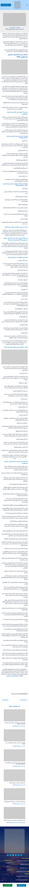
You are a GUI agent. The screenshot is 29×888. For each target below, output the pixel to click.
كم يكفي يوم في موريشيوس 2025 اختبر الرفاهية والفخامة (15, 763)
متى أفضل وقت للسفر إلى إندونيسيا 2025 (14, 820)
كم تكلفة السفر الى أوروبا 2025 (17, 783)
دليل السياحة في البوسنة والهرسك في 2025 (15, 743)
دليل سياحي (23, 726)
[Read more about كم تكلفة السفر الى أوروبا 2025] (14, 775)
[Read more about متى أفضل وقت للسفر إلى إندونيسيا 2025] (14, 813)
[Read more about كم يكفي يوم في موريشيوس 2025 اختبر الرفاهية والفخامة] (14, 755)
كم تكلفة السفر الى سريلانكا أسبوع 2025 (14, 801)
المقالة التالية (4, 699)
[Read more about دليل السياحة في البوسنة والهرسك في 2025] (14, 735)
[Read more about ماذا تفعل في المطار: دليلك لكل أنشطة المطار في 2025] (14, 715)
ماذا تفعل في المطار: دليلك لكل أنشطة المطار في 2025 (15, 723)
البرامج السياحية (22, 822)
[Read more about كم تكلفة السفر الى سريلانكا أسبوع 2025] (14, 794)
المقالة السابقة (24, 699)
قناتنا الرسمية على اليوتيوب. (12, 675)
